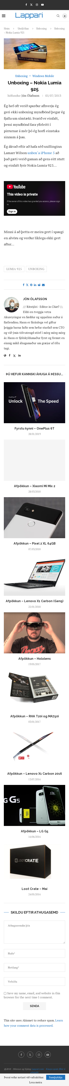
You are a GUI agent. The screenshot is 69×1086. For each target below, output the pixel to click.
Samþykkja (55, 1077)
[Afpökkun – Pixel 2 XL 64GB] (34, 517)
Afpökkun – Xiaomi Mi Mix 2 (34, 486)
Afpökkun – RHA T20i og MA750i (34, 716)
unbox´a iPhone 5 (41, 152)
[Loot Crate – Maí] (34, 862)
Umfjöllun (23, 28)
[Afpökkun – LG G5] (34, 805)
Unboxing (41, 28)
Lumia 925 (14, 269)
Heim (7, 28)
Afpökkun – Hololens (34, 658)
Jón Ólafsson (30, 95)
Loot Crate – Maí (34, 889)
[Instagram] (37, 4)
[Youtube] (42, 4)
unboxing (36, 269)
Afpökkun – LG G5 (34, 831)
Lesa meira (35, 1082)
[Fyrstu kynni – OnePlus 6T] (34, 402)
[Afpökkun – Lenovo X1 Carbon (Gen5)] (34, 575)
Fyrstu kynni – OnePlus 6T (34, 428)
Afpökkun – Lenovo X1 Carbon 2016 (34, 773)
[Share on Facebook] (23, 285)
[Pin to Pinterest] (31, 285)
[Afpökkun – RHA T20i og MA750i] (34, 690)
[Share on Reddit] (39, 285)
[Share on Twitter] (27, 285)
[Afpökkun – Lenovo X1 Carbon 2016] (34, 747)
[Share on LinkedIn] (35, 285)
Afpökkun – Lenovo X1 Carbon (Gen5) (34, 601)
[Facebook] (26, 4)
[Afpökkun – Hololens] (34, 632)
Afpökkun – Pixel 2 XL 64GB (35, 543)
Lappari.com (38, 1069)
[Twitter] (31, 4)
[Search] (58, 15)
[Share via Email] (43, 285)
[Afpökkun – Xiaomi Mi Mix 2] (34, 460)
